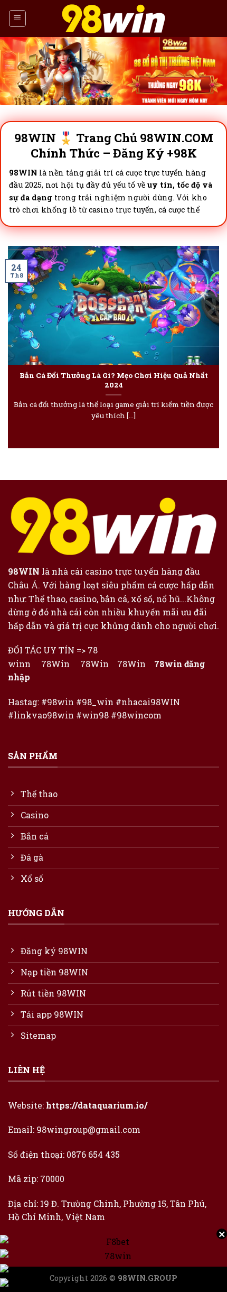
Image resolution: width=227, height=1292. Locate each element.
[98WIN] (113, 18)
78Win (55, 663)
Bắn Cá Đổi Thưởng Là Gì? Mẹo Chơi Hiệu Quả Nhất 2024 (114, 380)
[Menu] (17, 18)
